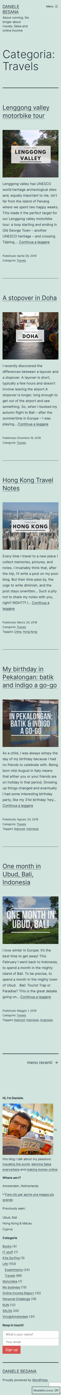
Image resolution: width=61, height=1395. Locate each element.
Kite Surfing (11, 1258)
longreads (46, 1020)
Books (7, 1246)
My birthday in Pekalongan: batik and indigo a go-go (30, 677)
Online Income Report (18, 1293)
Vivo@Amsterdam (15, 1316)
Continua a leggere (34, 242)
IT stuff (8, 1252)
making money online (42, 1169)
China (17, 631)
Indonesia (32, 828)
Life (5, 1264)
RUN (6, 1305)
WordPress (40, 1380)
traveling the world (16, 1164)
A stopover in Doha (30, 298)
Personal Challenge (16, 1299)
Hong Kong (30, 631)
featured (19, 828)
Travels (21, 260)
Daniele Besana (19, 1371)
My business (11, 1287)
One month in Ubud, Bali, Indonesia (22, 874)
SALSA (7, 1311)
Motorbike (10, 1281)
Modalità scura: (44, 1390)
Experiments (14, 1270)
